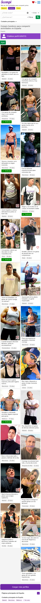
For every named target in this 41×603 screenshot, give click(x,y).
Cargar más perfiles (20, 587)
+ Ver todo (27, 600)
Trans (18, 8)
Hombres (11, 8)
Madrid (4, 600)
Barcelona (11, 600)
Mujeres (4, 8)
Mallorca (19, 600)
